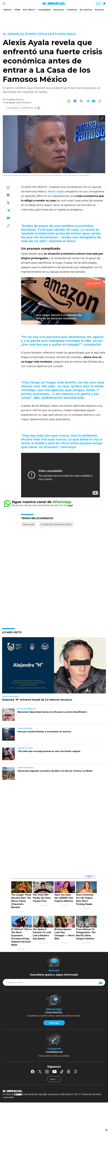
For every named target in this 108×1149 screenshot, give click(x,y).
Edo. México (29, 9)
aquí (70, 505)
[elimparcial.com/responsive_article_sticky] (106, 1130)
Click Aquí (54, 1023)
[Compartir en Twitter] (81, 101)
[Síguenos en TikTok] (61, 1071)
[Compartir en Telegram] (87, 101)
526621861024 (54, 1012)
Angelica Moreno (15, 99)
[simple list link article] (54, 666)
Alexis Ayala (65, 34)
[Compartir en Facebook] (75, 101)
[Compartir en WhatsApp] (69, 101)
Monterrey (58, 9)
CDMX (17, 9)
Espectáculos (39, 34)
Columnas (72, 9)
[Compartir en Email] (94, 101)
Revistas (99, 9)
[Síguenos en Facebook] (32, 1071)
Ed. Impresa (86, 9)
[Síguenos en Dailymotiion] (75, 1071)
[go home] (54, 1091)
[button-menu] (4, 3)
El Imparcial (13, 34)
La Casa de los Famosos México (56, 524)
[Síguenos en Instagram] (47, 1071)
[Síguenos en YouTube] (54, 1071)
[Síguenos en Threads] (68, 1071)
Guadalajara (44, 9)
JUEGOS (7, 9)
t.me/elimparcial (54, 1052)
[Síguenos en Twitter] (40, 1071)
